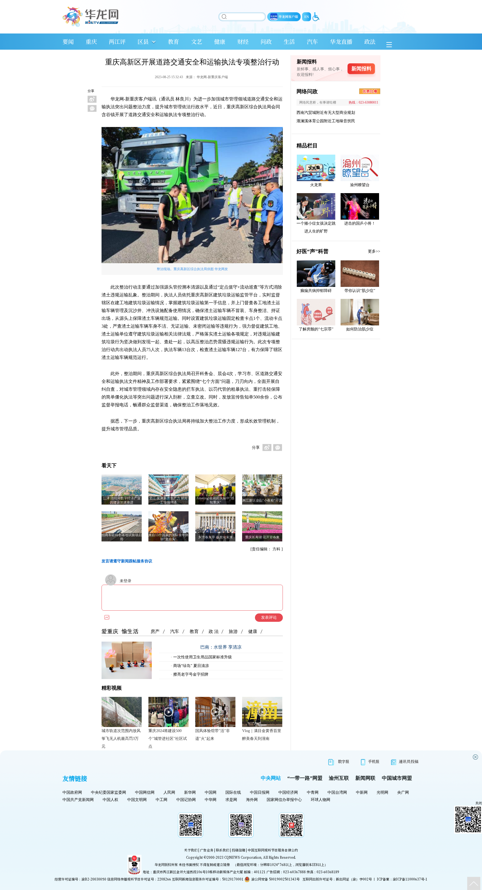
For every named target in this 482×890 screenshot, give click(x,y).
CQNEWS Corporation (242, 857)
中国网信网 (145, 792)
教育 (173, 41)
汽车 (312, 41)
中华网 (210, 800)
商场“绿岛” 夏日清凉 (190, 666)
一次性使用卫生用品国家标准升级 (202, 657)
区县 (143, 41)
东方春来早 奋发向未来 (215, 537)
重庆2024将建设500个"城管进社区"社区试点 (167, 739)
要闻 (68, 41)
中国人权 (110, 800)
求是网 (231, 800)
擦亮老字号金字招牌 (190, 674)
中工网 (161, 800)
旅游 (233, 631)
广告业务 (206, 850)
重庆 (91, 41)
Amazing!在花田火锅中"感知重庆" (215, 500)
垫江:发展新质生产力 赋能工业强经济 (168, 500)
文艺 (196, 41)
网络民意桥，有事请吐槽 (317, 102)
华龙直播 (341, 41)
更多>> (374, 251)
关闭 (478, 803)
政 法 (214, 631)
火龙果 (316, 185)
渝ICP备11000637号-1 (410, 879)
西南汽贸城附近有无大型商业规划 (326, 113)
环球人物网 (320, 800)
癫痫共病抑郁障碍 (316, 291)
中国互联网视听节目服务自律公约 (273, 850)
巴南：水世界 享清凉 (221, 647)
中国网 (210, 792)
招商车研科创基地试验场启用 (122, 537)
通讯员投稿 (408, 761)
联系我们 (222, 850)
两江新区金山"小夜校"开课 (262, 500)
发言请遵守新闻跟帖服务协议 (127, 561)
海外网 (252, 800)
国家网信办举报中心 (284, 800)
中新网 (362, 792)
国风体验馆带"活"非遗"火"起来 (212, 735)
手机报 (374, 761)
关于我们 (190, 850)
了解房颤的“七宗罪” (316, 329)
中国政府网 (72, 792)
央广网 (403, 792)
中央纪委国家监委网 (108, 792)
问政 (266, 41)
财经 (243, 41)
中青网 (313, 792)
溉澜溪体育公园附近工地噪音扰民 (326, 121)
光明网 (382, 792)
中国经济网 (288, 792)
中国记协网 (186, 800)
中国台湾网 (337, 792)
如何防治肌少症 (359, 329)
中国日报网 (259, 792)
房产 (155, 631)
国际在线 (233, 792)
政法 (369, 41)
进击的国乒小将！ (359, 223)
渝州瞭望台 (360, 185)
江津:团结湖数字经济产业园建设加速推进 (122, 500)
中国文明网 (137, 800)
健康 (219, 41)
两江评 (117, 41)
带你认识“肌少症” (359, 291)
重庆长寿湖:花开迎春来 (262, 537)
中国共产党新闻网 (78, 800)
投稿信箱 (238, 850)
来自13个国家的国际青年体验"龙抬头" (168, 537)
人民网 (169, 792)
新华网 (190, 792)
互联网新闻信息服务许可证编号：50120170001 (208, 879)
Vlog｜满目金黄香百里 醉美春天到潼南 (261, 735)
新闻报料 (361, 68)
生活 (289, 41)
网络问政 (307, 91)
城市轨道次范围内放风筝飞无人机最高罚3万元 (121, 739)
